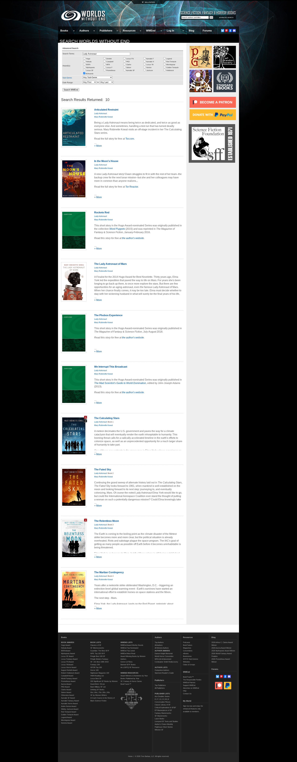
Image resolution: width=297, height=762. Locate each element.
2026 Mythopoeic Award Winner (223, 651)
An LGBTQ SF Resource (130, 667)
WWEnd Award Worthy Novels (132, 645)
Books (64, 30)
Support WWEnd (189, 685)
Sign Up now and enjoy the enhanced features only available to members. (193, 708)
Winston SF (159, 730)
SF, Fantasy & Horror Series (131, 681)
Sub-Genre (67, 78)
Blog (191, 30)
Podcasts (186, 642)
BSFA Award (65, 651)
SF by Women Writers (98, 695)
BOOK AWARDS (67, 642)
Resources (129, 30)
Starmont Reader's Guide (164, 673)
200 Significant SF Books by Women (104, 681)
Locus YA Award (67, 665)
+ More (98, 145)
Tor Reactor (131, 186)
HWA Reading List (97, 676)
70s (100, 692)
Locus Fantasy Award (69, 659)
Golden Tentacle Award (69, 715)
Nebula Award (66, 648)
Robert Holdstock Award (70, 673)
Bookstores (187, 656)
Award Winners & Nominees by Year (134, 676)
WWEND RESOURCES (129, 673)
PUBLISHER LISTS (162, 694)
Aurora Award (66, 684)
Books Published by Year (130, 678)
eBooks (186, 653)
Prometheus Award (68, 681)
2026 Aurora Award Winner (221, 648)
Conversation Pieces (162, 702)
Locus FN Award (67, 662)
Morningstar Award (68, 720)
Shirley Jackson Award (69, 709)
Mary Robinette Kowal (103, 117)
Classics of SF (95, 645)
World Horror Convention (164, 656)
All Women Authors (162, 648)
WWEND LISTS (126, 642)
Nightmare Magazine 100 (99, 673)
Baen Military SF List (98, 687)
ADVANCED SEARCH (226, 17)
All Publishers (160, 688)
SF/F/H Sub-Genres (190, 659)
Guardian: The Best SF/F (99, 651)
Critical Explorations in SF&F (165, 707)
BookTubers (187, 645)
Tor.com (129, 138)
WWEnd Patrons (189, 682)
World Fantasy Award (69, 678)
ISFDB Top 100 (96, 667)
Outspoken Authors (162, 670)
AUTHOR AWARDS (162, 651)
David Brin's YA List (97, 684)
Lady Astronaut (100, 113)
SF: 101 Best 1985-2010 (99, 662)
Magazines (187, 648)
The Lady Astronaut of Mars (110, 264)
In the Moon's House (106, 161)
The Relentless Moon (106, 521)
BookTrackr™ (126, 684)
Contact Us (187, 694)
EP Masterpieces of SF (163, 710)
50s (91, 692)
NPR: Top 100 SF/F (97, 653)
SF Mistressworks (97, 648)
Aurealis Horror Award (69, 703)
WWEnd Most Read (128, 653)
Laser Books (159, 719)
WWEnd (150, 30)
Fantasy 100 (95, 665)
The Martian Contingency (109, 572)
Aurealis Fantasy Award (70, 701)
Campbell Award (67, 676)
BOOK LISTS (95, 642)
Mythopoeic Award (68, 653)
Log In (170, 30)
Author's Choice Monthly (164, 724)
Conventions (187, 651)
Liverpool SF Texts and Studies (166, 721)
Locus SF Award (67, 656)
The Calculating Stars (106, 418)
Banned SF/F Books (128, 665)
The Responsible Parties (192, 680)
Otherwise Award (67, 695)
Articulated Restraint (106, 109)
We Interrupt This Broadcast (110, 366)
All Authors (159, 645)
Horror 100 (94, 670)
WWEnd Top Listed (128, 651)
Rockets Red (101, 212)
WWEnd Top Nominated (129, 648)
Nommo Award (66, 723)
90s (108, 692)
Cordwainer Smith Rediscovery (166, 662)
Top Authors (159, 642)
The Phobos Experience (108, 315)
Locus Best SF (95, 678)
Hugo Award (65, 645)
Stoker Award (66, 692)
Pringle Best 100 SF (97, 656)
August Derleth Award (69, 670)
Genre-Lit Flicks (127, 662)
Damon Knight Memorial (163, 653)
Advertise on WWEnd (191, 688)
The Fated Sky (102, 469)
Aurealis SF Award (68, 698)
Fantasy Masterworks (163, 713)
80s (104, 692)
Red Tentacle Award (68, 712)
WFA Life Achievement (163, 659)
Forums (207, 30)
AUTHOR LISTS (161, 667)
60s (96, 692)
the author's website (133, 238)
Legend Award (66, 717)
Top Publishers (160, 685)
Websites (186, 662)
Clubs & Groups (189, 665)
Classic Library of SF (162, 705)
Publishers (106, 30)
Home (130, 756)
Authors (84, 30)
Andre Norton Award (68, 706)
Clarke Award (66, 690)
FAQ (184, 691)
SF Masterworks (161, 716)
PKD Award (65, 687)
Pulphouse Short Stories (164, 727)
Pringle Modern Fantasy (99, 659)
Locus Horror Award (68, 667)
